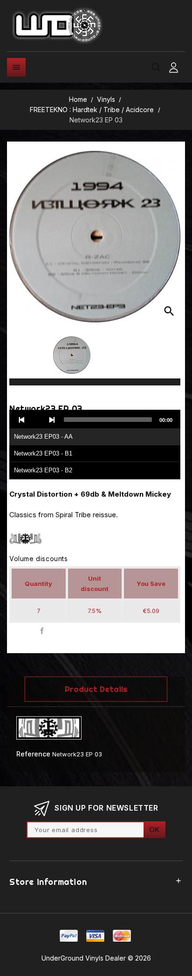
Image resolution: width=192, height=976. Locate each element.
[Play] (36, 419)
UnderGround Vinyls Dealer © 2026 (96, 958)
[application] (94, 445)
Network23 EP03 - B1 (43, 453)
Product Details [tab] (96, 689)
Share (42, 631)
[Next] (51, 419)
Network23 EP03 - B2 (43, 470)
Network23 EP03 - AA (43, 436)
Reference (33, 754)
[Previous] (22, 419)
